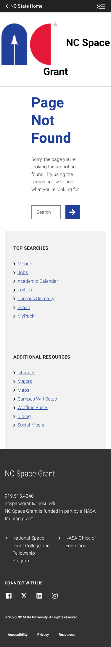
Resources (67, 635)
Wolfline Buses (32, 407)
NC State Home (26, 6)
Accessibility (18, 635)
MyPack (25, 316)
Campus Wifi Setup (37, 399)
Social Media (30, 425)
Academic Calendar (37, 281)
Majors (24, 381)
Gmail (23, 307)
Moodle (25, 264)
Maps (23, 390)
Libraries (26, 372)
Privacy (43, 635)
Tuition (24, 290)
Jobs (22, 272)
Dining (24, 416)
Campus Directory (35, 298)
